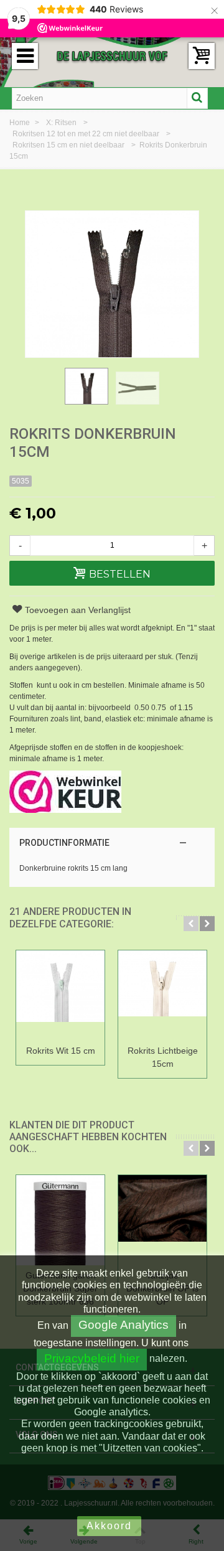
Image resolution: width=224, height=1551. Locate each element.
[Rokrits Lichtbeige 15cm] (162, 995)
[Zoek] (197, 98)
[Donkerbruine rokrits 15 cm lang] (86, 386)
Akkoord (109, 1526)
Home (20, 122)
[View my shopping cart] (202, 56)
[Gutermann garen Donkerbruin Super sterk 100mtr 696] (60, 1220)
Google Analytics (123, 1324)
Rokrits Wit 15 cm (60, 1051)
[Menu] (25, 56)
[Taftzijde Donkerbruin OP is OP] (162, 1220)
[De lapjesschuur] (112, 55)
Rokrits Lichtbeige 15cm (163, 1057)
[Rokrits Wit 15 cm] (60, 995)
